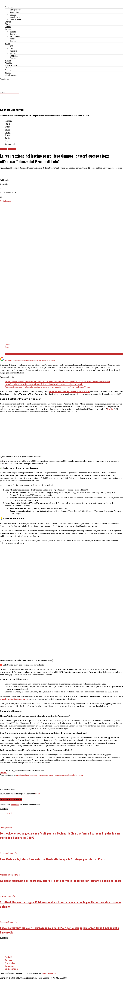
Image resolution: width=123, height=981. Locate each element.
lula (69, 775)
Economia (9, 7)
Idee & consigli (11, 75)
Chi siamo (8, 960)
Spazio (8, 60)
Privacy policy (10, 963)
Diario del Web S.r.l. (50, 973)
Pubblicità (8, 957)
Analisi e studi (11, 65)
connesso (15, 805)
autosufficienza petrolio (33, 775)
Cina (11, 48)
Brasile (12, 53)
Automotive (14, 12)
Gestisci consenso (11, 968)
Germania (13, 34)
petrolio (74, 775)
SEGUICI (3, 773)
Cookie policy (9, 966)
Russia (12, 39)
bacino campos (49, 775)
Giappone (14, 56)
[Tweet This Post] (64, 336)
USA (11, 46)
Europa (8, 29)
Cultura (8, 70)
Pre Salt (110, 409)
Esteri (7, 43)
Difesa (7, 24)
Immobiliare (15, 17)
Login (37, 794)
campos (64, 775)
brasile (58, 775)
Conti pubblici (15, 10)
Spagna (13, 41)
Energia (8, 22)
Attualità (8, 63)
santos (80, 775)
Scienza (8, 68)
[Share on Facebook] (64, 334)
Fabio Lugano (5, 201)
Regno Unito (15, 36)
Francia (13, 31)
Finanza (13, 14)
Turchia (12, 58)
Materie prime (15, 19)
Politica (8, 26)
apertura (19, 775)
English (8, 72)
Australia (13, 51)
